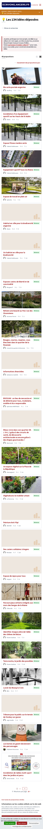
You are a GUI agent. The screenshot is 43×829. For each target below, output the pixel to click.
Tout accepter (10, 823)
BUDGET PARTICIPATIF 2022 (11, 11)
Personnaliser (34, 823)
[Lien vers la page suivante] (24, 788)
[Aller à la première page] (16, 5)
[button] (37, 56)
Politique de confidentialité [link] (21, 826)
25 (29, 791)
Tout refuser (22, 823)
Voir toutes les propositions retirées (13, 800)
